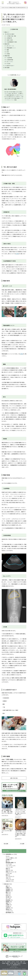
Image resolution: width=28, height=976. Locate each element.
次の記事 (22, 843)
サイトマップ (14, 966)
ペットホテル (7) (10, 876)
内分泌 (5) (8, 906)
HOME (3, 7)
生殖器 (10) (9, 904)
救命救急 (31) (9, 900)
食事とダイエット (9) (11, 872)
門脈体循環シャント (10, 48)
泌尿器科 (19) (9, 889)
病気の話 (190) (8, 884)
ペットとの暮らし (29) (11, 858)
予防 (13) (8, 878)
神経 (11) (8, 903)
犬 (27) (8, 856)
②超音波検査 (9, 59)
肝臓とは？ (6, 32)
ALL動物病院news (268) (10, 854)
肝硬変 (7, 53)
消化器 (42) (9, 897)
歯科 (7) (8, 886)
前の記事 (6, 843)
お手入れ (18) (9, 870)
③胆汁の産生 (9, 40)
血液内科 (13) (9, 908)
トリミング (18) (10, 879)
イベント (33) (9, 867)
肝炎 (7, 51)
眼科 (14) (8, 892)
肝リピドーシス (9, 46)
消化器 (14, 7)
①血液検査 (8, 57)
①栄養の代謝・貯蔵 (10, 36)
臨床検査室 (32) (10, 912)
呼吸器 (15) (9, 901)
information (7, 7)
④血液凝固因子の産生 (11, 42)
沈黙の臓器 (6, 67)
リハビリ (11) (9, 911)
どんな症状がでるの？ (8, 65)
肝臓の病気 (6, 44)
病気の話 (11, 7)
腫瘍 (7, 49)
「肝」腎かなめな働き (8, 34)
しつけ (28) (9, 873)
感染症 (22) (9, 909)
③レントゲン (9, 61)
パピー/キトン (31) (10, 865)
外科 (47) (8, 894)
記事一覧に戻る (14, 778)
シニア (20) (9, 864)
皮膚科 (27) (9, 887)
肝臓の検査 (6, 55)
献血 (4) (8, 875)
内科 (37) (8, 895)
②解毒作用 (8, 38)
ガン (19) (8, 898)
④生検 (7, 63)
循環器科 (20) (9, 890)
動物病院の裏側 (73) (11, 862)
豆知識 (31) (9, 859)
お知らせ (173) (10, 881)
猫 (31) (8, 861)
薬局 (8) (8, 868)
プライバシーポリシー (14, 967)
